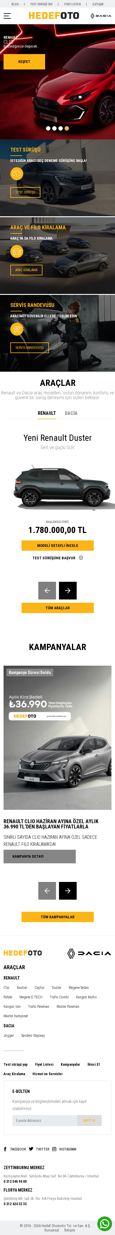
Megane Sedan (79, 987)
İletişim (69, 1230)
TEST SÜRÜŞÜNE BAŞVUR (54, 558)
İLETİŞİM (98, 4)
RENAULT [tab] (47, 413)
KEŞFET (24, 62)
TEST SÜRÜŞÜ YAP (41, 4)
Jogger (9, 1035)
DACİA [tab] (71, 413)
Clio (6, 987)
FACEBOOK (18, 1149)
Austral (22, 987)
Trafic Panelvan (38, 1006)
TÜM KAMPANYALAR (57, 917)
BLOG (15, 4)
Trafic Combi (59, 997)
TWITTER (42, 1149)
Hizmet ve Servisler (47, 1074)
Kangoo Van (12, 1006)
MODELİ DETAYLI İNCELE (57, 545)
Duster (56, 987)
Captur (39, 987)
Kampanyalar (70, 1064)
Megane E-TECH (30, 997)
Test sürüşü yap (16, 1064)
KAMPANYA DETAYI (28, 856)
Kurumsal (52, 1230)
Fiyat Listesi (44, 1064)
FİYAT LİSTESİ (73, 4)
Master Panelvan (68, 1006)
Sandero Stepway (33, 1035)
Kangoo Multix (86, 997)
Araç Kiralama (14, 1074)
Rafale (8, 997)
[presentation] (47, 590)
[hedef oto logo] (54, 15)
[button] (48, 128)
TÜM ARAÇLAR (57, 608)
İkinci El (94, 1064)
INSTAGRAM (67, 1149)
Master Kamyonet (16, 1016)
